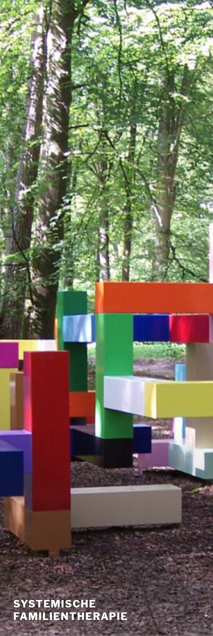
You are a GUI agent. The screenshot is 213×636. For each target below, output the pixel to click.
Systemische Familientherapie (70, 610)
